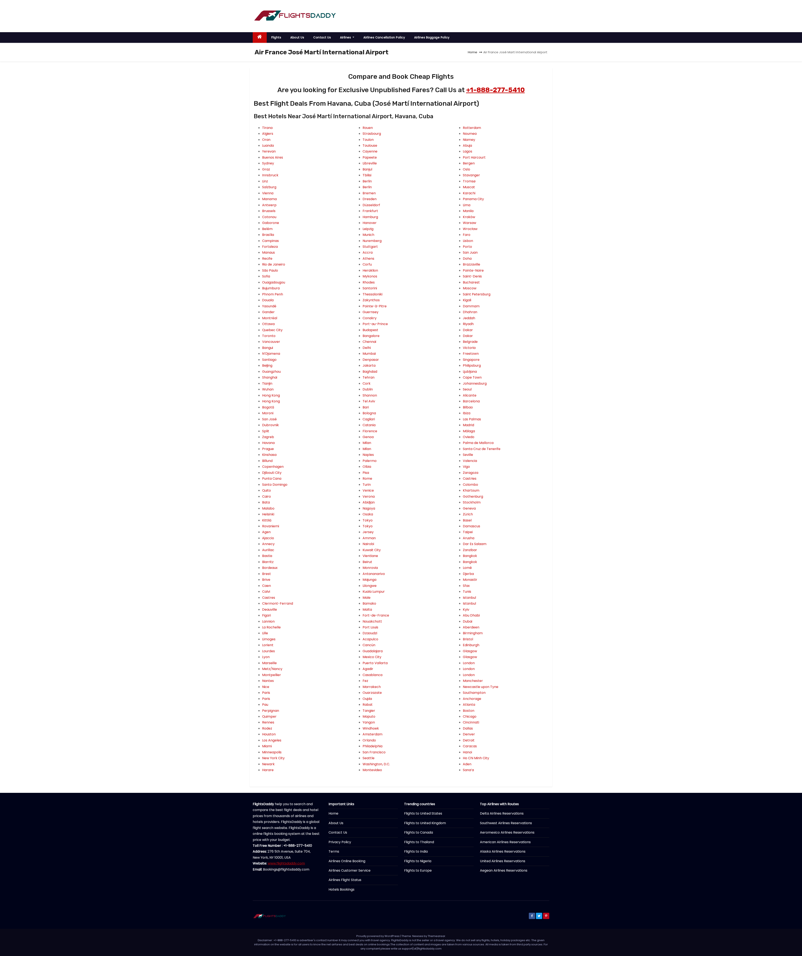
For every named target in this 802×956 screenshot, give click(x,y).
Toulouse (370, 145)
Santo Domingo (274, 484)
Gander (268, 312)
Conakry (370, 318)
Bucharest (471, 282)
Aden (467, 764)
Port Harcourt (474, 157)
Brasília (268, 234)
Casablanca (372, 675)
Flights (276, 37)
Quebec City (272, 330)
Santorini (370, 288)
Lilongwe (370, 585)
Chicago (469, 716)
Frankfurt (370, 210)
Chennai (369, 341)
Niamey (469, 139)
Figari (266, 615)
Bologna (369, 413)
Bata (266, 502)
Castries (469, 478)
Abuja (467, 145)
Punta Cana (271, 478)
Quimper (269, 716)
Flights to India (416, 851)
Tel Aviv (369, 401)
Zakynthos (371, 300)
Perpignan (270, 710)
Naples (368, 454)
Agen (266, 532)
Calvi (266, 591)
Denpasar (371, 359)
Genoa (368, 437)
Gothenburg (473, 496)
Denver (469, 734)
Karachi (469, 193)
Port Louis (370, 627)
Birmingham (473, 633)
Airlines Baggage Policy (432, 37)
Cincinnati (471, 722)
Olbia (367, 466)
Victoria (469, 347)
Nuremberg (372, 240)
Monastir (470, 579)
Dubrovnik (270, 425)
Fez (365, 680)
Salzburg (269, 187)
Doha (467, 258)
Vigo (466, 466)
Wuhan (268, 389)
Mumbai (369, 353)
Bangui (267, 347)
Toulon (368, 139)
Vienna (267, 193)
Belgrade (470, 341)
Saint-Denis (472, 276)
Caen (266, 585)
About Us (297, 37)
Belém (267, 228)
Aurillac (268, 550)
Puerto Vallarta (375, 663)
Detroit (469, 740)
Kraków (469, 217)
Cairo (266, 496)
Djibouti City (272, 472)
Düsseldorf (371, 205)
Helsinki (268, 514)
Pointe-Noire (473, 270)
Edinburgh (471, 645)
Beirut (367, 561)
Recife (267, 258)
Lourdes (268, 651)
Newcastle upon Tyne (480, 686)
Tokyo (368, 520)
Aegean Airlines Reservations (503, 870)
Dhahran (470, 312)
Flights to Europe (418, 870)
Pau (265, 704)
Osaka (368, 514)
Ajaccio (268, 538)
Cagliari (369, 419)
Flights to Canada (418, 832)
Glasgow (470, 651)
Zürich (468, 514)
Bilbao (468, 407)
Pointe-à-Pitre (375, 306)
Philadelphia (372, 746)
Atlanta (469, 704)
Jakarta (369, 365)
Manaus (268, 252)
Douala (268, 300)
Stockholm (472, 502)
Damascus (471, 526)
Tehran (368, 377)
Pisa (366, 472)
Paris (266, 692)
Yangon (369, 722)
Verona (369, 496)
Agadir (368, 668)
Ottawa (268, 324)
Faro (466, 234)
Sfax (466, 585)
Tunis (467, 591)
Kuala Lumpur (374, 591)
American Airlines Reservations (505, 842)
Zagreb (268, 437)
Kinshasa (269, 454)
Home (472, 52)
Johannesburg (475, 383)
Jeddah (469, 318)
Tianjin (267, 383)
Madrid (468, 425)
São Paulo (270, 270)
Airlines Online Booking (347, 861)
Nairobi (368, 544)
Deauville (269, 609)
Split (265, 431)
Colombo (470, 484)
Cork (367, 383)
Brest (266, 573)
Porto (467, 246)
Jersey (368, 532)
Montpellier (271, 675)
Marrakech (372, 686)
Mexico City (372, 657)
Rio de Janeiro (273, 264)
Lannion (268, 621)
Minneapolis (272, 752)
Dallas (468, 728)
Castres (268, 597)
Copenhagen (273, 466)
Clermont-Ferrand (277, 603)
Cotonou (269, 217)
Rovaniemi (270, 526)
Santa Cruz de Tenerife (481, 448)
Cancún (369, 645)
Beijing (267, 365)
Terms (334, 851)
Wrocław (470, 228)
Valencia (470, 460)
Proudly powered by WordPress (378, 936)
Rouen (368, 127)
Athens (368, 258)
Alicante (469, 395)
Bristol (468, 639)
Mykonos (370, 276)
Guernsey (370, 312)
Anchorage (472, 698)
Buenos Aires (272, 157)
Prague (268, 448)
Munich (368, 234)
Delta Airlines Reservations (502, 813)
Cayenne (370, 151)
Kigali (467, 300)
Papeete (370, 157)
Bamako (369, 603)
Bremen (369, 193)
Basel (467, 520)
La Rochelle (271, 627)
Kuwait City (372, 550)
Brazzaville (471, 264)
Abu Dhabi (471, 615)
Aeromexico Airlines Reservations (507, 832)
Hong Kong (271, 395)
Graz (266, 169)
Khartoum (471, 490)
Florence (370, 431)
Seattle (368, 758)
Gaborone (270, 222)
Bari (366, 407)
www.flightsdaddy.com (286, 863)
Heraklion (370, 270)
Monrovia (370, 567)
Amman (369, 538)
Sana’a (468, 770)
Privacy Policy (340, 842)
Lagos (467, 151)
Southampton (474, 692)
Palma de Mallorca (478, 442)
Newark (268, 764)
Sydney (268, 163)
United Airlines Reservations (502, 861)
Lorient (267, 645)
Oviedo (468, 437)
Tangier (369, 710)
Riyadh (468, 324)
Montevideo (372, 770)
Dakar (468, 330)
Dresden (370, 199)
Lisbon (468, 240)
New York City (273, 758)
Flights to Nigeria (417, 861)
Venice (368, 490)
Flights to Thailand (419, 842)
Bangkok (470, 555)
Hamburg (370, 217)
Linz (265, 181)
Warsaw (469, 222)
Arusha (468, 538)
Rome (367, 478)
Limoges (268, 639)
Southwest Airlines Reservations (506, 823)
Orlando (369, 740)
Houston (269, 734)
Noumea (470, 133)
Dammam (471, 306)
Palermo (370, 460)
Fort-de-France (376, 615)
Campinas (270, 240)
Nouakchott (372, 621)
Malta (367, 609)
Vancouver (271, 341)
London (469, 663)
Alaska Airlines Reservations (502, 851)
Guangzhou (271, 371)
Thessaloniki (372, 294)
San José (269, 419)
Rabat (368, 704)
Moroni (267, 413)
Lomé (467, 567)
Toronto (268, 335)
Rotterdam (472, 127)
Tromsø (469, 181)
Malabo (268, 508)
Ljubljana (470, 371)
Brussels (268, 210)
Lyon (266, 657)
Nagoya (369, 508)
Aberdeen (471, 627)
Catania (369, 425)
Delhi (367, 347)
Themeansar (436, 936)
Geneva (469, 508)
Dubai (467, 621)
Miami (267, 746)
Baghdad (370, 371)
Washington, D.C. (376, 764)
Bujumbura (271, 288)
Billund (267, 460)
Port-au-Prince (375, 324)
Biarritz (268, 561)
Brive (266, 579)
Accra (368, 252)
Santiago (269, 359)
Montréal (269, 318)
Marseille (269, 663)
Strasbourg (372, 133)
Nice (265, 686)
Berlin (367, 181)
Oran (266, 139)
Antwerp (269, 205)
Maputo (369, 716)
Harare (268, 770)
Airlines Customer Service (350, 870)
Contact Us (322, 37)
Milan (367, 442)
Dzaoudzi (370, 633)
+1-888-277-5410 (495, 90)
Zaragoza (470, 472)
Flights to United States (423, 813)
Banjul (367, 169)
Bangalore (371, 335)
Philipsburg (472, 365)
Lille (265, 633)
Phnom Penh (272, 294)
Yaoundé (269, 306)
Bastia (267, 555)
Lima (466, 205)
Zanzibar (470, 550)
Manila (468, 210)
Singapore (471, 359)
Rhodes (369, 282)
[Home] (260, 37)
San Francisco (374, 752)
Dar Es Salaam (474, 544)
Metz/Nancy (272, 668)
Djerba (468, 573)
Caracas (470, 746)
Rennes (268, 722)
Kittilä (266, 520)
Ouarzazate (372, 692)
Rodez (267, 728)
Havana (268, 442)
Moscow (469, 288)
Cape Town (472, 377)
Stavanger (471, 175)
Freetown (471, 353)
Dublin (368, 389)
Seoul (467, 389)
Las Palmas (472, 419)
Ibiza (466, 413)
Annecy (268, 544)
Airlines (346, 37)
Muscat (469, 187)
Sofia (266, 276)
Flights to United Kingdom (425, 823)
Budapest (370, 330)
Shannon (370, 395)
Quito (266, 490)
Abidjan (369, 502)
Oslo (466, 169)
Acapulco (370, 639)
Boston (468, 710)
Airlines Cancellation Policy (384, 37)
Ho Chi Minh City (476, 758)
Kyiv (466, 609)
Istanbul (469, 597)
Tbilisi (367, 175)
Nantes (268, 680)
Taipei (468, 532)
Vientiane (370, 555)
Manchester (473, 680)
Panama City (473, 199)
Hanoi (467, 752)
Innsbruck (270, 175)
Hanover (370, 222)
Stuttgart (370, 246)
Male (367, 597)
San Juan (470, 252)
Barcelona (471, 401)
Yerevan (269, 151)
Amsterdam (372, 734)
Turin (367, 484)
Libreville (370, 163)
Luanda (268, 145)
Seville (468, 454)
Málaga (469, 431)
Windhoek (371, 728)
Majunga (369, 579)
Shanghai (269, 377)
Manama (269, 199)
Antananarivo (374, 573)
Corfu (367, 264)
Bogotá (268, 407)
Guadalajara (373, 651)
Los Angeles (271, 740)
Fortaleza (270, 246)
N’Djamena (271, 353)
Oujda (367, 698)
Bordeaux (270, 567)
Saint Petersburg (476, 294)
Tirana (267, 127)
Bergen (469, 163)
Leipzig (368, 228)
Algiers (267, 133)
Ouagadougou (273, 282)
